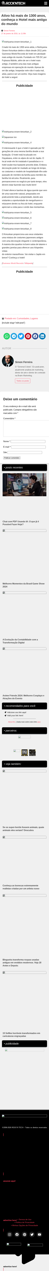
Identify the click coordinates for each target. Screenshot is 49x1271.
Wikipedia (29, 263)
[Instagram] (9, 1234)
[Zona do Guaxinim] (32, 752)
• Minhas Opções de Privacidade (24, 1225)
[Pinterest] (24, 1234)
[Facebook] (17, 1234)
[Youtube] (39, 1234)
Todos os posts (22, 381)
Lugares (34, 318)
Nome (6, 441)
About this (11, 722)
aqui (39, 722)
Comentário (9, 418)
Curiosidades (23, 318)
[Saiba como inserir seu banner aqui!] (16, 752)
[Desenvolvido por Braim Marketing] (35, 1245)
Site (5, 452)
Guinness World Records (12, 263)
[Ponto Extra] (24, 752)
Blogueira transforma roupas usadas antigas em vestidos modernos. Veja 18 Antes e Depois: (22, 963)
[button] (7, 336)
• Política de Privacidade (24, 1222)
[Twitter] (32, 1234)
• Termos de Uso (24, 1219)
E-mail (7, 447)
